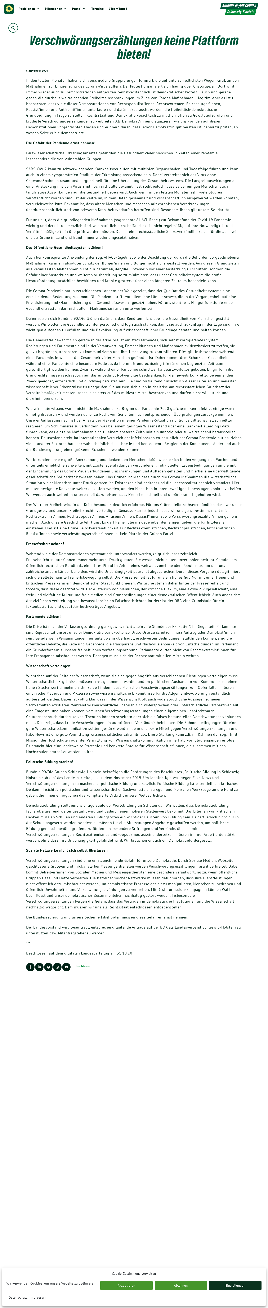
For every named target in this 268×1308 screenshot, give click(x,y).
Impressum (38, 1297)
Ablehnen (181, 1285)
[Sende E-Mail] (66, 967)
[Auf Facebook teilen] (30, 967)
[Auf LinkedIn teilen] (39, 967)
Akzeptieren (126, 1285)
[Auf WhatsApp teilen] (57, 967)
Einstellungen (235, 1285)
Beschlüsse (82, 966)
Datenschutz (18, 1297)
